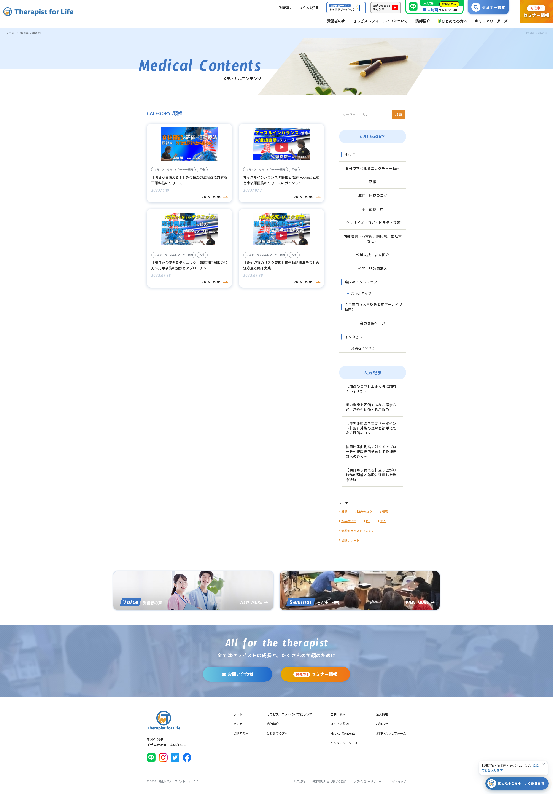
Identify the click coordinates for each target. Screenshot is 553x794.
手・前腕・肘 (373, 209)
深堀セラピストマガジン (358, 530)
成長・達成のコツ (372, 195)
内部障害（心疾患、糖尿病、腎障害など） (373, 239)
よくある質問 (340, 724)
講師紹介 (273, 724)
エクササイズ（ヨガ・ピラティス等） (373, 222)
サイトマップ (397, 781)
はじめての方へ (277, 733)
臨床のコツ (364, 511)
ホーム (10, 32)
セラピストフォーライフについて (289, 714)
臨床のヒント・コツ (361, 282)
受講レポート (350, 540)
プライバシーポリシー (368, 781)
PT (368, 521)
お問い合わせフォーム (391, 733)
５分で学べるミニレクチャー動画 (372, 168)
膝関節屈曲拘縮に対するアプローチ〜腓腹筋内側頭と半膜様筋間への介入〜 (371, 451)
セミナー (239, 724)
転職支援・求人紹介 (372, 254)
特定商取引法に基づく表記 (329, 781)
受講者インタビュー (366, 348)
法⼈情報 (382, 714)
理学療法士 (348, 521)
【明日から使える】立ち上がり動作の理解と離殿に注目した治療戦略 (371, 474)
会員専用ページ (372, 323)
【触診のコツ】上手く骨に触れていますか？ (371, 388)
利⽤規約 (299, 781)
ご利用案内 (338, 714)
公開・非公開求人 (372, 268)
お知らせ (382, 724)
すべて (350, 154)
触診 (344, 511)
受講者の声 (240, 733)
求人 (383, 521)
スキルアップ (361, 293)
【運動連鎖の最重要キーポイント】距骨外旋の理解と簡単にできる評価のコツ (371, 428)
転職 (385, 511)
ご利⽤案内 (284, 7)
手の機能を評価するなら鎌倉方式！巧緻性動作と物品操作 (371, 407)
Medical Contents (343, 733)
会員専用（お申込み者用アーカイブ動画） (373, 307)
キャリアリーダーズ (344, 743)
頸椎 (372, 181)
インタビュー (355, 336)
